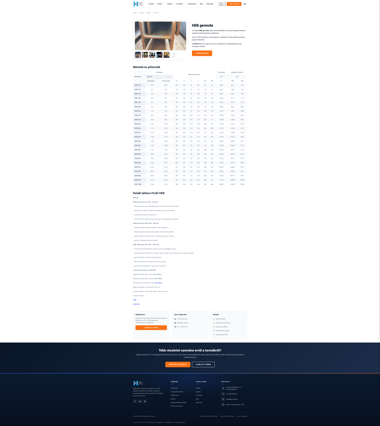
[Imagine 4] (159, 55)
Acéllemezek (175, 395)
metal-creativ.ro (151, 422)
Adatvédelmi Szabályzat (227, 416)
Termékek (179, 4)
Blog (201, 4)
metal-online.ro (160, 422)
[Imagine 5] (166, 55)
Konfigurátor (192, 4)
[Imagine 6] (174, 55)
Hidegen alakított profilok (178, 402)
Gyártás (169, 4)
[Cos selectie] (245, 4)
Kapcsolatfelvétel (178, 364)
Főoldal (151, 4)
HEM (135, 300)
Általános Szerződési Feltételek (209, 416)
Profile (148, 13)
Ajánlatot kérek (151, 327)
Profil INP (136, 304)
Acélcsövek (174, 388)
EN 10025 (158, 283)
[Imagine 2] (145, 55)
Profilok (173, 399)
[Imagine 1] (138, 55)
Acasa (135, 13)
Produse (141, 13)
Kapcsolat (210, 4)
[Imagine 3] (152, 55)
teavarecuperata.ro (180, 422)
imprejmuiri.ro (170, 422)
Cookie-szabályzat (241, 416)
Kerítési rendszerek (177, 406)
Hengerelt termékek (177, 392)
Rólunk (159, 4)
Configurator (234, 4)
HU (221, 4)
